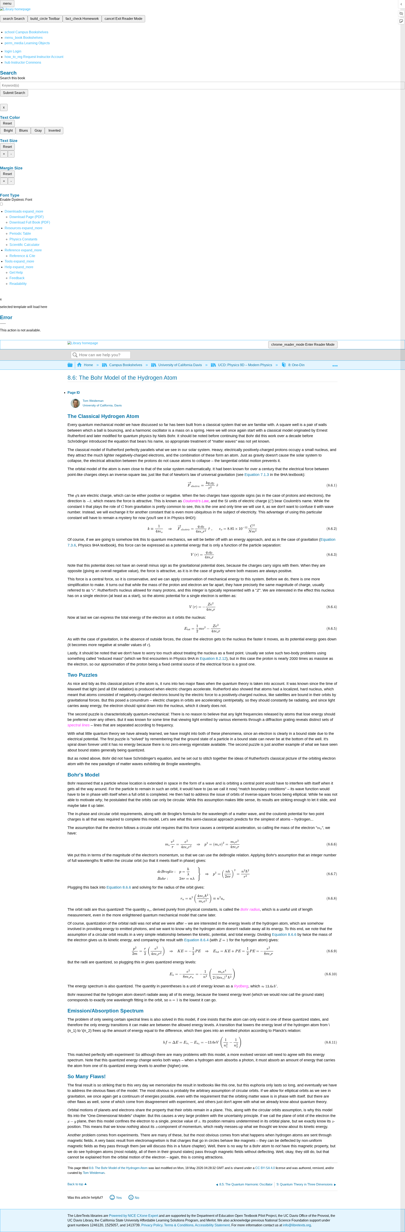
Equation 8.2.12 (213, 658)
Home (88, 365)
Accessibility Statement (212, 1225)
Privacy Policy (151, 1225)
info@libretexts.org (296, 1225)
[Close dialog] (3, 323)
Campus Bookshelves (125, 365)
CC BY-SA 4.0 (265, 1168)
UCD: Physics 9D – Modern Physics (245, 365)
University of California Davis (180, 365)
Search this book (12, 78)
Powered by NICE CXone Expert (134, 1215)
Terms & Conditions (178, 1225)
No (137, 1198)
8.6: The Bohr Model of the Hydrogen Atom (118, 1168)
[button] (16, 278)
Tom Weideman (93, 400)
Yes (119, 1198)
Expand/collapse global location (335, 364)
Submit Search (14, 93)
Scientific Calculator (24, 244)
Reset (7, 123)
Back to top (75, 1184)
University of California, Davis (102, 405)
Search (75, 355)
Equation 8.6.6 (119, 887)
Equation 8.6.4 (196, 940)
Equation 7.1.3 (256, 475)
